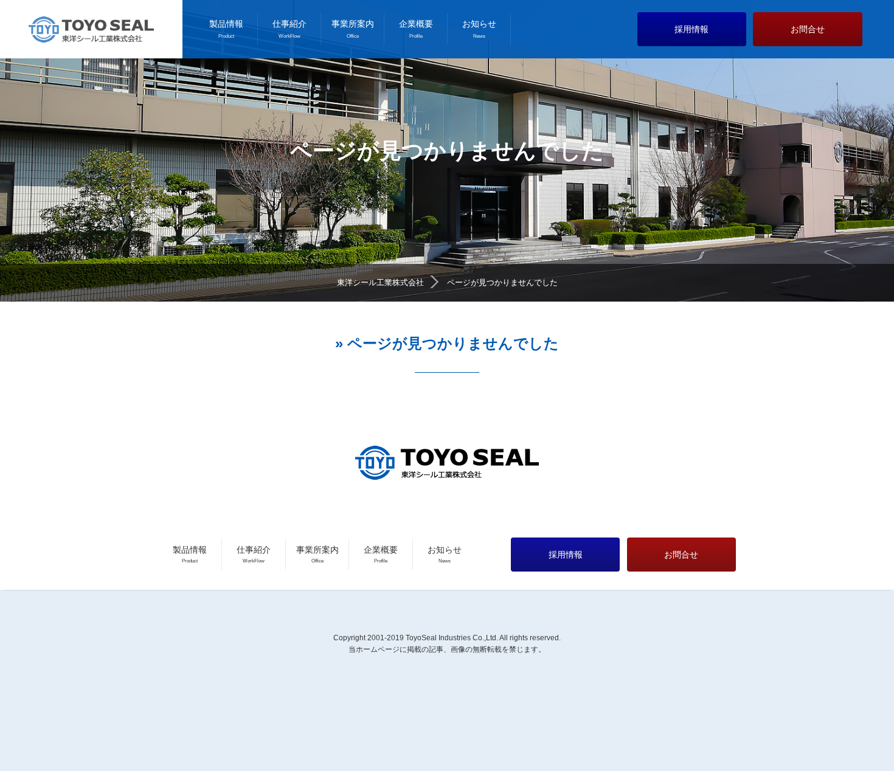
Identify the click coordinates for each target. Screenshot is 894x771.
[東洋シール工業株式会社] (91, 29)
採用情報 (691, 29)
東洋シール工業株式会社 (380, 282)
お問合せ (808, 29)
